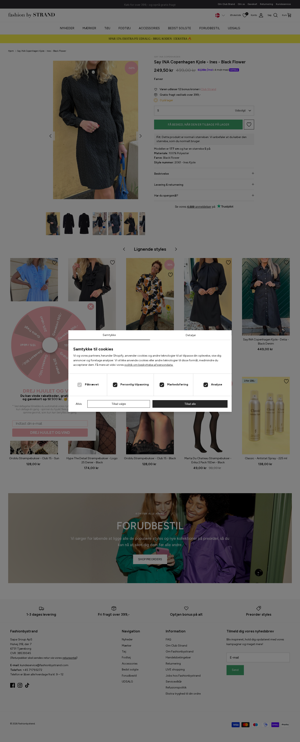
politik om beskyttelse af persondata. (148, 365)
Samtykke (109, 335)
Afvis (79, 403)
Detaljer (191, 335)
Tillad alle (190, 403)
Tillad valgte (119, 403)
